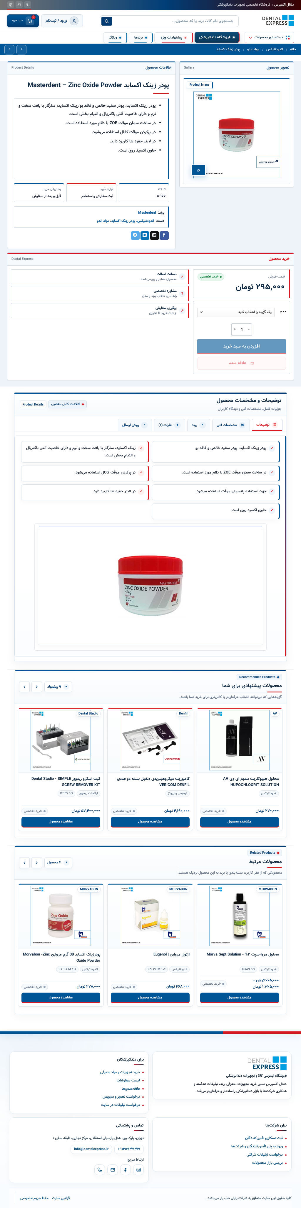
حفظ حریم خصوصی (34, 1198)
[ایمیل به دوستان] (154, 235)
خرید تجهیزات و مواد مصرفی (120, 1072)
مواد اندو (253, 49)
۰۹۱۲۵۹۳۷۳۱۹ (129, 1149)
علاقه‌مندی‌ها (131, 1088)
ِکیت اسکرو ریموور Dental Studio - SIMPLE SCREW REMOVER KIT (65, 782)
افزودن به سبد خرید (241, 346)
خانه (293, 49)
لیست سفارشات (128, 1080)
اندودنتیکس (274, 49)
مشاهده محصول (61, 821)
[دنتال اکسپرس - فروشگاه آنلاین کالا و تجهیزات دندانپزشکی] (278, 20)
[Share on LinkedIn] (145, 235)
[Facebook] (125, 1169)
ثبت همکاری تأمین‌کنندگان (264, 1138)
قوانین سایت (61, 1198)
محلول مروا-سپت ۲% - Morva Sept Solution (243, 954)
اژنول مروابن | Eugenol (171, 954)
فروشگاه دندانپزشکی (214, 37)
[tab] (267, 424)
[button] (241, 363)
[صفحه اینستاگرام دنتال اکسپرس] (10, 4)
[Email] (112, 1169)
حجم (283, 311)
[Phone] (99, 1169)
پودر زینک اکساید (228, 49)
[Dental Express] (267, 1063)
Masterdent (147, 212)
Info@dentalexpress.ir (91, 1149)
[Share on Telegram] (135, 235)
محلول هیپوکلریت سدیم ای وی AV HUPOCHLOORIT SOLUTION (251, 782)
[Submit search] (106, 21)
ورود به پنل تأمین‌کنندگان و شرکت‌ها (257, 1146)
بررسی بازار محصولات (267, 1163)
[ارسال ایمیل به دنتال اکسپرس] (19, 4)
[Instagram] (138, 1169)
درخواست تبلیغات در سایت (120, 1105)
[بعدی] (36, 687)
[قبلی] (24, 687)
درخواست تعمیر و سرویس (121, 1096)
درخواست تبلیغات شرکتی (265, 1154)
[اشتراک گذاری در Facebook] (164, 235)
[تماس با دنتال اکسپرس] (27, 4)
